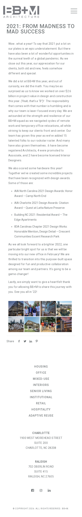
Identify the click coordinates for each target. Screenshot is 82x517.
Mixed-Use (41, 378)
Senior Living (41, 391)
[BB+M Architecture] (34, 12)
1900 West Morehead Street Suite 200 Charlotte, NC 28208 (41, 442)
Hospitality (41, 409)
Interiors (41, 385)
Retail (41, 403)
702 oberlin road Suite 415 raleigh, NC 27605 (41, 471)
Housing (41, 366)
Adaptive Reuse (41, 415)
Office (41, 372)
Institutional (41, 397)
